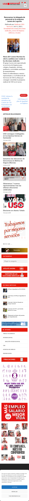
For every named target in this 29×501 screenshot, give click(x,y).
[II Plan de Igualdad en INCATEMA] (5, 290)
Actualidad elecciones (11, 28)
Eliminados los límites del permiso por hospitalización (16, 316)
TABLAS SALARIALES (9, 333)
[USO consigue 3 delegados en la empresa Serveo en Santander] (14, 124)
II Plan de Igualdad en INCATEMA (16, 289)
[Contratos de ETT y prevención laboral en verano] (5, 310)
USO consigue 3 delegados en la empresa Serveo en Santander (13, 136)
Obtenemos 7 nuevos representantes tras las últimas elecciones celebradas (12, 186)
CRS (4, 345)
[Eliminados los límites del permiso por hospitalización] (5, 316)
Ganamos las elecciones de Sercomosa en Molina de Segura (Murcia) (14, 161)
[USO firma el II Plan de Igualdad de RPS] (5, 297)
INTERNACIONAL (8, 337)
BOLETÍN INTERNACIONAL (12, 341)
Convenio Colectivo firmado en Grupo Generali (15, 303)
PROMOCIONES (7, 353)
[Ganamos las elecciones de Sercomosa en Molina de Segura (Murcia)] (14, 149)
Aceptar (14, 487)
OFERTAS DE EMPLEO (9, 349)
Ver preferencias (14, 496)
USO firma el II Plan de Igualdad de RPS (17, 296)
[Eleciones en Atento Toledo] (14, 201)
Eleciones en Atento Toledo (14, 210)
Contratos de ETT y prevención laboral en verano (15, 309)
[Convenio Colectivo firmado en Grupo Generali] (5, 303)
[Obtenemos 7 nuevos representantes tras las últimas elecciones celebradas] (14, 174)
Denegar (14, 491)
